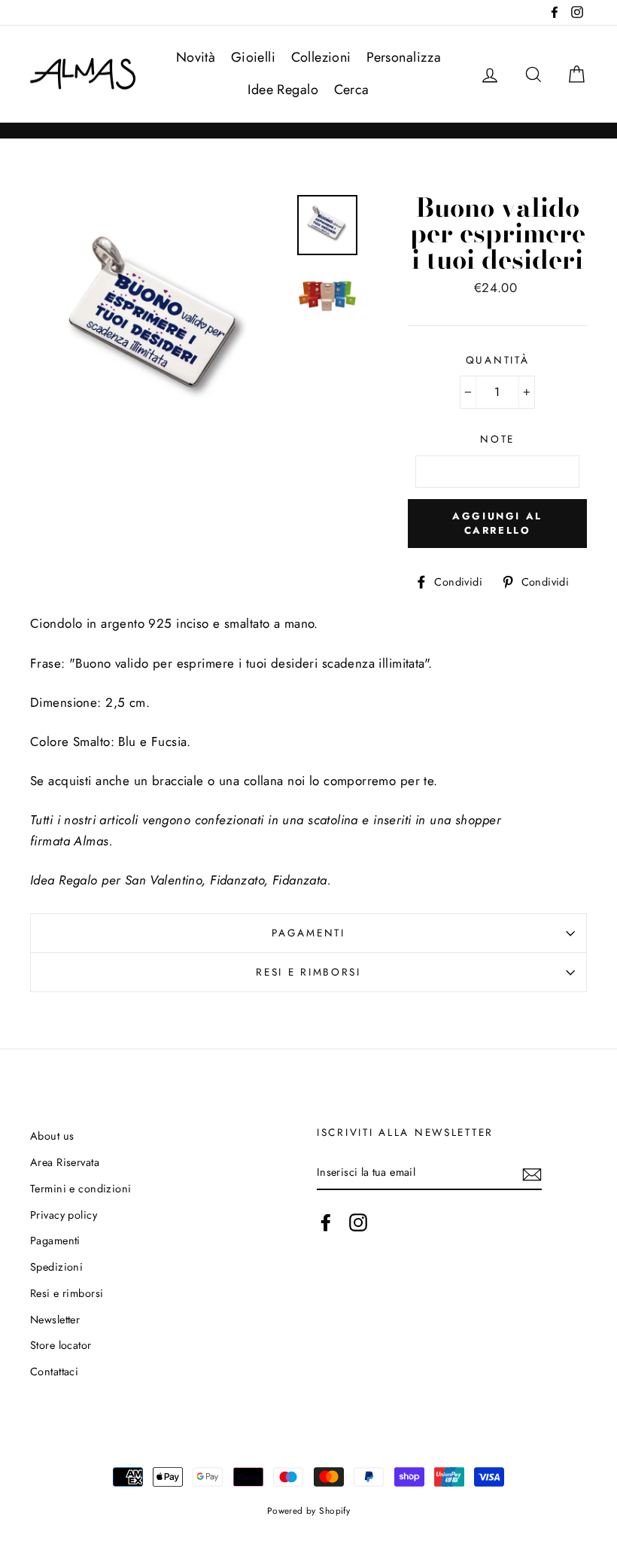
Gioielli (253, 57)
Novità (196, 57)
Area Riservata (64, 1162)
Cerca (351, 89)
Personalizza (403, 57)
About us (52, 1135)
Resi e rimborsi (308, 971)
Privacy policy (63, 1214)
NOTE (497, 438)
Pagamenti (308, 932)
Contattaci (54, 1371)
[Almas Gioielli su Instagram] (358, 1222)
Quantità (498, 359)
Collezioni (321, 57)
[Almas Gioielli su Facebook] (326, 1222)
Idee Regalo (283, 89)
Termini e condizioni (81, 1188)
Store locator (61, 1345)
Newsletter (55, 1319)
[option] (158, 323)
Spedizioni (56, 1266)
